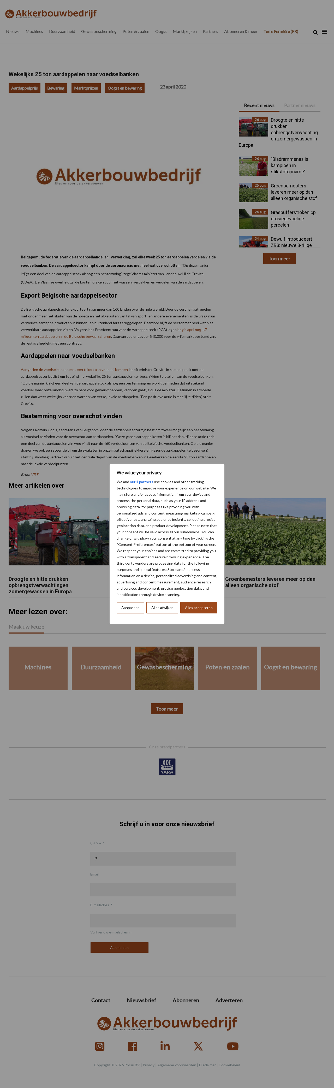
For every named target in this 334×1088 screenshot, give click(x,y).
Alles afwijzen (162, 607)
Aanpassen (130, 607)
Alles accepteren (199, 607)
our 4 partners (141, 482)
